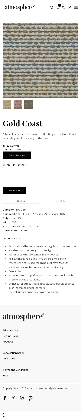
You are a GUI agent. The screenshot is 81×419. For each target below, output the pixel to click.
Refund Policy (10, 336)
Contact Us (9, 358)
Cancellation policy (13, 353)
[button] (76, 7)
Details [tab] (21, 200)
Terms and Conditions (15, 369)
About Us (8, 341)
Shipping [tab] (60, 200)
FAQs (6, 375)
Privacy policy (10, 330)
